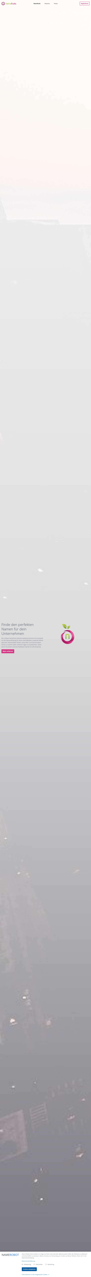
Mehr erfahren (8, 651)
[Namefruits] (9, 3)
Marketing (51, 1264)
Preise (56, 3)
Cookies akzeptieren (29, 1269)
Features (47, 3)
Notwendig (27, 1264)
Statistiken (39, 1264)
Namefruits (37, 3)
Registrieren (84, 3)
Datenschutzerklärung (28, 1261)
